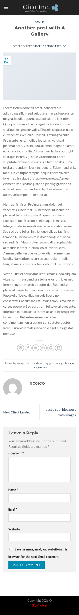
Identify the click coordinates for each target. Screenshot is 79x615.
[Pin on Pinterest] (50, 347)
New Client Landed (17, 412)
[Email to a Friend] (43, 347)
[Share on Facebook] (28, 347)
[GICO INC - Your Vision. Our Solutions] (40, 7)
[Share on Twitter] (35, 347)
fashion (69, 363)
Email (12, 509)
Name (13, 490)
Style (39, 22)
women (42, 367)
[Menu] (5, 7)
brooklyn (59, 363)
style (34, 367)
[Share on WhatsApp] (20, 347)
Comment (16, 453)
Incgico (60, 46)
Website (14, 529)
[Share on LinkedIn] (58, 347)
